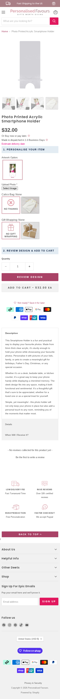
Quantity (6, 259)
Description (11, 333)
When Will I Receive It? (16, 435)
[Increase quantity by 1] (29, 266)
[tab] (8, 103)
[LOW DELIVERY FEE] (15, 490)
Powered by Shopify (30, 692)
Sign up (49, 601)
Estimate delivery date (13, 143)
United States (28, 639)
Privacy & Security (33, 683)
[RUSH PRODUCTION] (15, 511)
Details (8, 424)
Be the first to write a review (30, 457)
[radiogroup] (30, 170)
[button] (30, 157)
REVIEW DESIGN (30, 277)
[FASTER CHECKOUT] (45, 511)
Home (5, 31)
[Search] (54, 21)
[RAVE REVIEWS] (45, 490)
